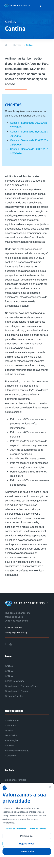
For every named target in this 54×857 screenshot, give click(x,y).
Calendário (10, 725)
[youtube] (11, 644)
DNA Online (11, 735)
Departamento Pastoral (17, 691)
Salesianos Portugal (15, 779)
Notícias (9, 730)
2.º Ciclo (9, 671)
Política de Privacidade (16, 828)
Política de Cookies (37, 828)
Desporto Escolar (14, 696)
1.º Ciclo (9, 666)
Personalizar (26, 836)
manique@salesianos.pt (16, 632)
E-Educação (11, 740)
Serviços (9, 745)
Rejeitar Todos (26, 843)
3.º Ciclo (9, 676)
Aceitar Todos (27, 851)
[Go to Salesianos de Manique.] (6, 45)
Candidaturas (12, 720)
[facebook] (6, 644)
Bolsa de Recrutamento (17, 750)
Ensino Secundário (14, 681)
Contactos (10, 755)
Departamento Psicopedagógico (21, 686)
